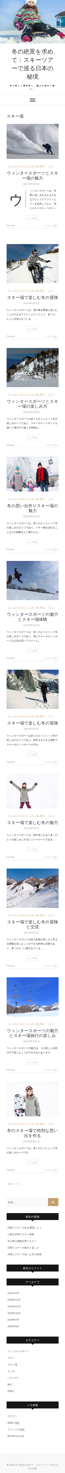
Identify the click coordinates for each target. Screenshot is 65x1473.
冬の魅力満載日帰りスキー (22, 1241)
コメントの (15, 1429)
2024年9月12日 (31, 625)
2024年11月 (14, 1306)
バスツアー (13, 1377)
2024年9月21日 (31, 303)
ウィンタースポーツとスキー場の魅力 (32, 175)
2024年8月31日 (31, 1041)
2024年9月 (13, 1319)
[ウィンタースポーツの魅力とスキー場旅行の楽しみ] (33, 996)
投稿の (13, 1422)
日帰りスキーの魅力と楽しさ (23, 1247)
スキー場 (34, 166)
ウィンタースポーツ (18, 166)
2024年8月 (13, 1326)
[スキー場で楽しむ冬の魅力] (33, 791)
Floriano (11, 225)
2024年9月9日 (31, 728)
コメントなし (52, 225)
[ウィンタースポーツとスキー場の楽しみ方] (33, 367)
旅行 (42, 166)
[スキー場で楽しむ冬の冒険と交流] (33, 888)
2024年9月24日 (31, 184)
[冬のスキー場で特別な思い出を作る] (33, 1099)
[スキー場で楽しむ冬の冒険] (33, 263)
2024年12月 (14, 1299)
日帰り (11, 1390)
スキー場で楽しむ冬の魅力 (32, 822)
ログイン (12, 1416)
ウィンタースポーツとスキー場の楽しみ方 (32, 403)
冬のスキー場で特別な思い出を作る (32, 1132)
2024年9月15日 (31, 516)
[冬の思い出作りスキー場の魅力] (33, 474)
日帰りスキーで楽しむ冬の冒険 (24, 1254)
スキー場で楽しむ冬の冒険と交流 (32, 924)
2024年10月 (14, 1313)
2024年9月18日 (31, 412)
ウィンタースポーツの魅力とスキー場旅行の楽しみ (32, 1033)
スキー (11, 1357)
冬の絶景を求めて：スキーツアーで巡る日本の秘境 (32, 63)
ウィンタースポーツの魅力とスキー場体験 (32, 616)
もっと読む (32, 218)
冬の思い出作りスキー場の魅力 (32, 508)
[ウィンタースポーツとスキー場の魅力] (33, 141)
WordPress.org (15, 1435)
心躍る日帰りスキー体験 (20, 1234)
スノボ (11, 1371)
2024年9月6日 (31, 828)
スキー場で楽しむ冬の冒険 (32, 297)
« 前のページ (13, 1183)
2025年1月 (13, 1293)
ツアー (51, 166)
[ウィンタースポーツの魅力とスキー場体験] (33, 580)
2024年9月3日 (31, 932)
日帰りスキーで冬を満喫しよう (24, 1227)
